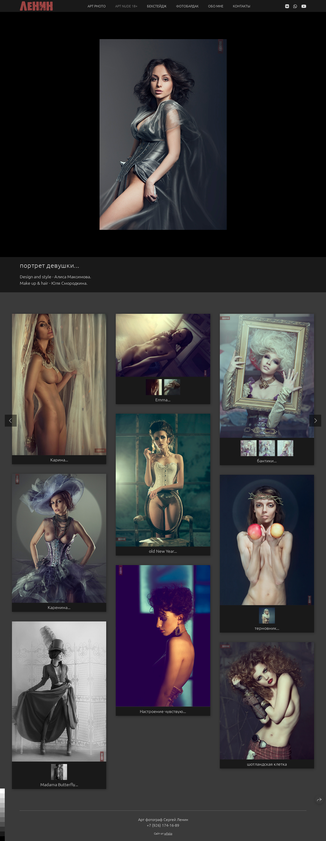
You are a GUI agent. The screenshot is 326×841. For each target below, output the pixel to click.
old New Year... (163, 551)
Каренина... (59, 607)
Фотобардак (187, 6)
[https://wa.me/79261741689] (295, 6)
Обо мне (215, 6)
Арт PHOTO (97, 6)
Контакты (241, 6)
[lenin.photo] (36, 6)
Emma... (162, 399)
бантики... (267, 461)
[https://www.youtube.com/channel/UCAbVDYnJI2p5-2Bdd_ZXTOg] (303, 6)
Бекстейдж (157, 6)
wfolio (168, 833)
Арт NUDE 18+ (126, 6)
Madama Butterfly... (59, 784)
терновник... (267, 628)
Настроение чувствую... (163, 711)
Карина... (59, 460)
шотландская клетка (267, 764)
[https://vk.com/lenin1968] (287, 6)
